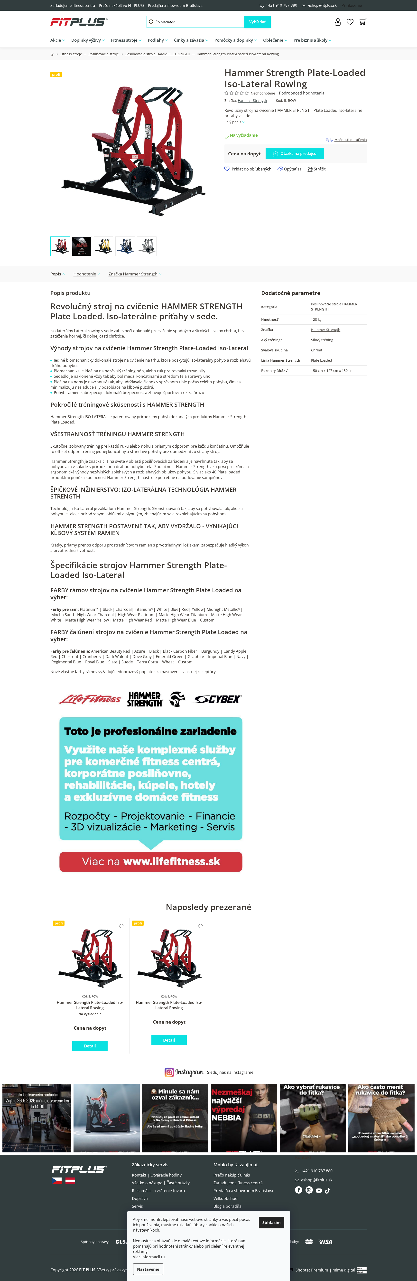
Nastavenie (148, 1269)
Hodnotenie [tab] (85, 274)
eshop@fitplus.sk (322, 5)
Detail (90, 1046)
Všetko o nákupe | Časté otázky (161, 1183)
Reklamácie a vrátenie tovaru (158, 1190)
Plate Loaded (321, 360)
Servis (137, 1206)
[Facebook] (299, 1190)
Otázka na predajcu (298, 153)
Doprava (140, 1198)
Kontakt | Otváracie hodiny (157, 1175)
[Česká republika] (57, 1180)
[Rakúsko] (70, 1180)
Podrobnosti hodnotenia (301, 93)
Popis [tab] (55, 274)
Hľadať (257, 22)
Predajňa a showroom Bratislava (175, 5)
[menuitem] (59, 40)
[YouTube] (319, 1191)
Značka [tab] (133, 274)
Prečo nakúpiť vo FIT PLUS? (121, 5)
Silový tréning (322, 340)
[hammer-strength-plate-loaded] (151, 780)
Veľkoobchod (225, 1198)
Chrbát (316, 350)
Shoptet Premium (312, 1270)
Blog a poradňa (227, 1206)
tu (163, 1257)
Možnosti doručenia (350, 139)
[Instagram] (309, 1190)
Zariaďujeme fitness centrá (72, 5)
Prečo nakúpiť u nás (231, 1175)
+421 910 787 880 (281, 5)
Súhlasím (271, 1222)
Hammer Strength (252, 100)
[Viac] (359, 39)
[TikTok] (328, 1191)
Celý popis (232, 122)
